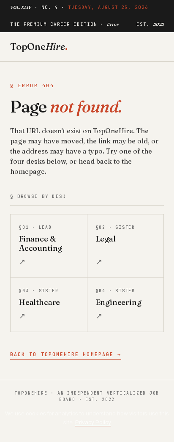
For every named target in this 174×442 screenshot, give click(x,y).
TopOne (39, 46)
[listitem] (49, 245)
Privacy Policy (93, 422)
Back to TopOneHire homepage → (65, 354)
